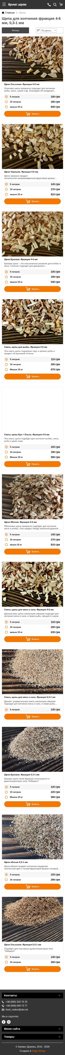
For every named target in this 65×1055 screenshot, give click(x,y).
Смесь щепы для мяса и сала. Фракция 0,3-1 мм (29, 697)
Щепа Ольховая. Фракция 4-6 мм (21, 84)
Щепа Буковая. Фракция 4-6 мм (20, 259)
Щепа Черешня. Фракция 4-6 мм (21, 172)
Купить (35, 114)
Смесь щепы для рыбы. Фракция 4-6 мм (25, 347)
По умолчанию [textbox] (48, 30)
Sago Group (38, 1051)
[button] (4, 4)
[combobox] (48, 30)
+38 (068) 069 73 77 (16, 1005)
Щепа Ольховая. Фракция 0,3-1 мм (22, 944)
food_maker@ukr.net (17, 1009)
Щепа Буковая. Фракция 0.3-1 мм (21, 774)
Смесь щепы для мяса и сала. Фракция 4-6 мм (29, 609)
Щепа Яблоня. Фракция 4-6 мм (20, 522)
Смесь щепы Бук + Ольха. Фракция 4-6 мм (26, 434)
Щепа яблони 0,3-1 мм (16, 862)
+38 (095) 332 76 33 (16, 1002)
